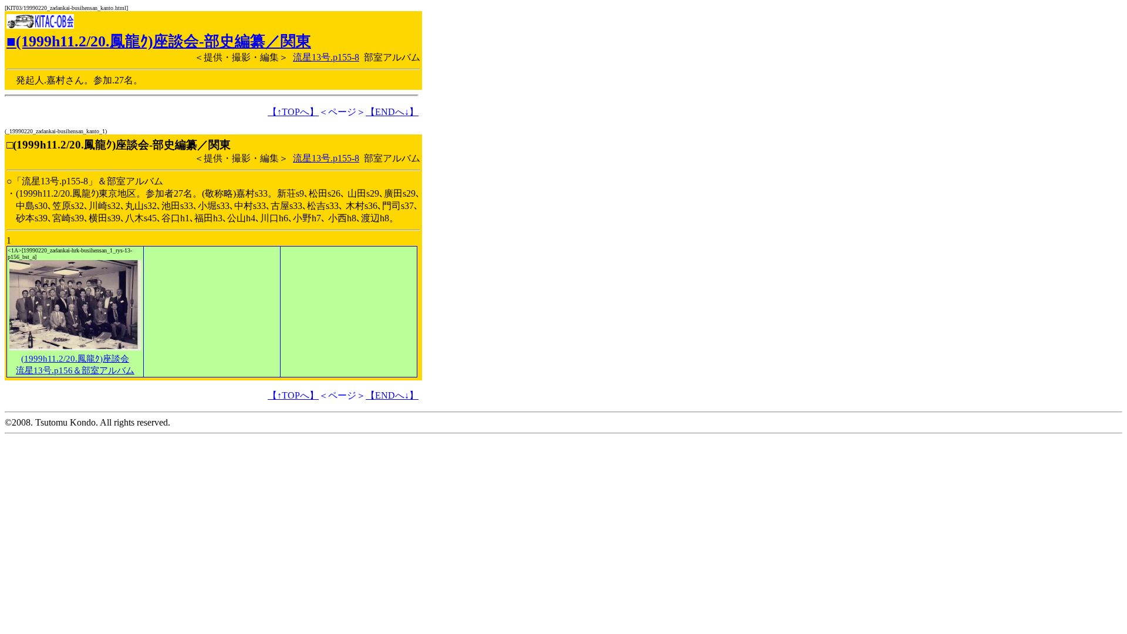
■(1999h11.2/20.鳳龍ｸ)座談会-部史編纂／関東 (158, 41)
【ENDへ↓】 (392, 112)
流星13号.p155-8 (326, 57)
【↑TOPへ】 (293, 112)
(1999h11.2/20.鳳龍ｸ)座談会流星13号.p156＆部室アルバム (75, 364)
